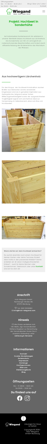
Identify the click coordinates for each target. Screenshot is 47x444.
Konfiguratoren (23, 365)
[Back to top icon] (23, 418)
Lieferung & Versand (23, 336)
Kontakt (43, 6)
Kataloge (23, 363)
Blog (29, 4)
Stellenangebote (23, 370)
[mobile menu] (44, 11)
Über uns (36, 4)
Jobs (43, 4)
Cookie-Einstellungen (23, 356)
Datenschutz (23, 358)
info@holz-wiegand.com (24, 310)
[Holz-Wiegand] (18, 11)
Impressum (23, 361)
